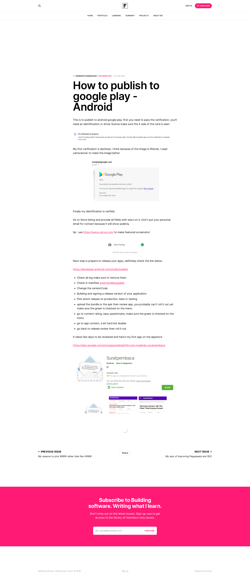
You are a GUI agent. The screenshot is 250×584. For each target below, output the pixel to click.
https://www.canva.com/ (98, 232)
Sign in (188, 6)
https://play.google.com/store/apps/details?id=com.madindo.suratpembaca (119, 345)
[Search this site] (39, 6)
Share (125, 453)
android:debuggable (112, 282)
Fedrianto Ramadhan (86, 76)
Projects (144, 15)
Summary (130, 15)
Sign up (125, 571)
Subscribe (205, 6)
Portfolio (102, 15)
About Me (158, 15)
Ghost (209, 571)
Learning (116, 15)
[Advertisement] (125, 41)
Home (90, 15)
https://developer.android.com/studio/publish (100, 269)
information (105, 76)
